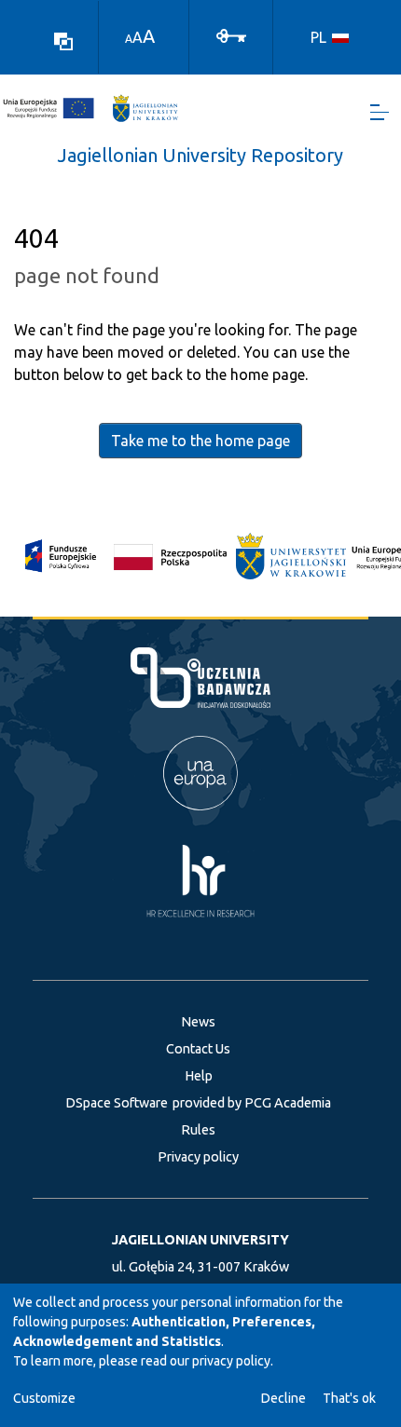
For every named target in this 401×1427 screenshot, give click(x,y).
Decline (283, 1398)
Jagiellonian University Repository (200, 155)
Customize (44, 1398)
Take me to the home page (200, 440)
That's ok (349, 1398)
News (198, 1021)
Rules (198, 1129)
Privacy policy (198, 1156)
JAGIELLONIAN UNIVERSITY (200, 1239)
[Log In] (231, 34)
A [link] (128, 39)
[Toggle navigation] (379, 112)
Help (199, 1075)
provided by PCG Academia (252, 1102)
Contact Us (198, 1048)
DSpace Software (116, 1102)
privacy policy (231, 1360)
